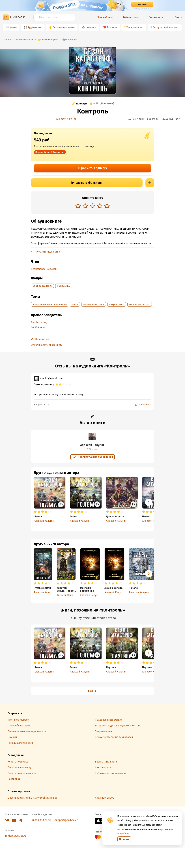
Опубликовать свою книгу (46, 345)
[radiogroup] (92, 206)
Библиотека (130, 17)
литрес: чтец (116, 304)
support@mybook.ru (67, 820)
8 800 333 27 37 (41, 820)
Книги (13, 27)
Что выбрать (105, 17)
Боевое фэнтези (42, 285)
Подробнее (123, 833)
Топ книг (112, 27)
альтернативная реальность (50, 304)
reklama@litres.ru (15, 835)
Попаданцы (63, 285)
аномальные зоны (93, 304)
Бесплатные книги (64, 27)
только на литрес (139, 304)
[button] (148, 573)
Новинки (91, 27)
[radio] (78, 206)
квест (74, 304)
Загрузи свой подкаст (166, 27)
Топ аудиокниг (134, 27)
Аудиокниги (35, 27)
